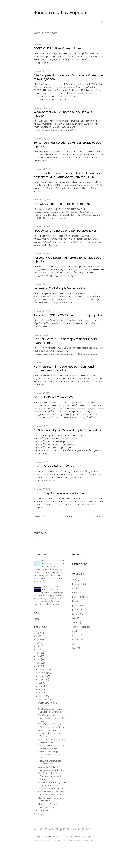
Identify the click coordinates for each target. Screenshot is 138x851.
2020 (39, 636)
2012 (39, 663)
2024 (39, 633)
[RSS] (90, 829)
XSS (73, 648)
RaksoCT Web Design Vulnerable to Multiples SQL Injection (67, 259)
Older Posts (98, 516)
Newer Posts (40, 516)
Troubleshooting (80, 626)
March (42, 696)
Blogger (87, 836)
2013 (39, 659)
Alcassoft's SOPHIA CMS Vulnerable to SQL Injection (69, 315)
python (75, 609)
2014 (39, 656)
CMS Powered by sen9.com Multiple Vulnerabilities (68, 430)
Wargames (77, 639)
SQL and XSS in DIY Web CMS (53, 397)
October (43, 676)
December (44, 669)
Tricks (74, 622)
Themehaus (48, 840)
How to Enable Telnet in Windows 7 (57, 466)
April (41, 693)
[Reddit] (83, 829)
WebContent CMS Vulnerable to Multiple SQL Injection (64, 114)
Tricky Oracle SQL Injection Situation (50, 588)
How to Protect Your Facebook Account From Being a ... (50, 733)
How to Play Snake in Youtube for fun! (59, 493)
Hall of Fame (78, 597)
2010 (39, 813)
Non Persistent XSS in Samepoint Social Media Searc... (50, 776)
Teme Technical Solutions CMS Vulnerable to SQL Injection (67, 144)
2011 (39, 666)
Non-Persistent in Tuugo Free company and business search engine (64, 368)
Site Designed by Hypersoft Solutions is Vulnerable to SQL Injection (68, 77)
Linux (74, 601)
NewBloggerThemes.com (82, 840)
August (42, 679)
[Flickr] (57, 829)
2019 (39, 639)
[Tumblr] (71, 829)
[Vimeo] (64, 829)
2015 (39, 653)
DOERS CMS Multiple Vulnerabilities (57, 48)
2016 (39, 649)
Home (36, 22)
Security (76, 614)
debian (75, 592)
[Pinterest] (46, 829)
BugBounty (77, 584)
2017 (39, 646)
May (41, 689)
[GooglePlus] (42, 829)
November (44, 673)
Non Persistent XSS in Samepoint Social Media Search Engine (65, 341)
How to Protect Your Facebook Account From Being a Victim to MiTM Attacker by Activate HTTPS (68, 175)
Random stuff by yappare (61, 13)
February (43, 699)
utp (74, 631)
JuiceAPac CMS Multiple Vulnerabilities (60, 288)
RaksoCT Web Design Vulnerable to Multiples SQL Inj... (52, 754)
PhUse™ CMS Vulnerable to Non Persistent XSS (65, 231)
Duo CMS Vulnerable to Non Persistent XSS (63, 204)
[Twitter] (35, 829)
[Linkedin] (50, 829)
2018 (39, 643)
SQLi (74, 618)
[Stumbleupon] (79, 829)
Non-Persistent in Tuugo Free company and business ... (52, 784)
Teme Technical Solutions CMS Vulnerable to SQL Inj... (51, 725)
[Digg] (74, 829)
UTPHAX (75, 635)
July (41, 682)
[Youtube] (61, 829)
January (43, 810)
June (41, 686)
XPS (73, 644)
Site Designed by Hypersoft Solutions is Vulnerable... (51, 710)
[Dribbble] (87, 829)
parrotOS (76, 605)
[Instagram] (53, 829)
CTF (74, 588)
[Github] (68, 829)
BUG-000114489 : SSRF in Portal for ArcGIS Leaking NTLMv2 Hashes (53, 563)
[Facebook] (38, 829)
